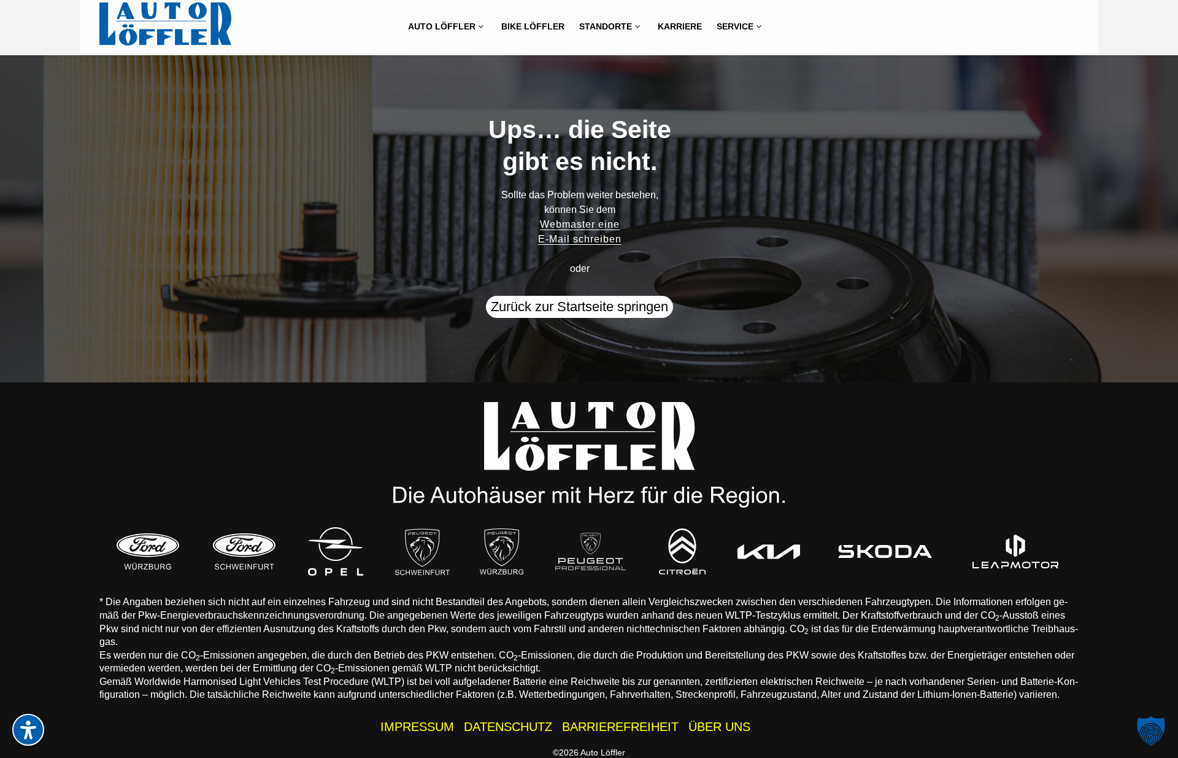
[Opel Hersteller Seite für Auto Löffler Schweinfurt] (335, 551)
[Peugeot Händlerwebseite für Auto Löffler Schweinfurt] (422, 551)
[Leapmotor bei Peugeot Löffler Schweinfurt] (1016, 551)
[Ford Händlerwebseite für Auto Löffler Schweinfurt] (244, 551)
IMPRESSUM (417, 726)
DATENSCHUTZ (508, 726)
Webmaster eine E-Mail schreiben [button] (580, 231)
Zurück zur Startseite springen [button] (579, 306)
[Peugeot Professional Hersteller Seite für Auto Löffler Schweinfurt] (591, 551)
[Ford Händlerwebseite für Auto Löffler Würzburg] (148, 551)
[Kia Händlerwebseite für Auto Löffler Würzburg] (769, 551)
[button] (1151, 731)
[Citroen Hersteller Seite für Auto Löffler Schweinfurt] (682, 551)
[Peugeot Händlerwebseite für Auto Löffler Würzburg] (502, 551)
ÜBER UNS (719, 726)
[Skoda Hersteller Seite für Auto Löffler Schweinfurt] (885, 551)
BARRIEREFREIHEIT (620, 726)
